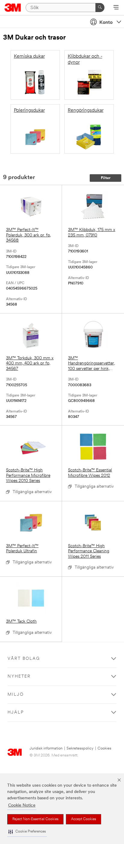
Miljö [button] (16, 694)
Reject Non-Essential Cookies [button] (35, 819)
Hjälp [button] (16, 712)
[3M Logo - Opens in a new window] (13, 7)
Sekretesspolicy (80, 748)
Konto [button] (106, 22)
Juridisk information (46, 748)
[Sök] (99, 7)
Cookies (104, 748)
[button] (27, 832)
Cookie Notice (22, 805)
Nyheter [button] (19, 676)
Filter (105, 178)
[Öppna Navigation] (116, 7)
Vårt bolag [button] (24, 658)
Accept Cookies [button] (83, 819)
